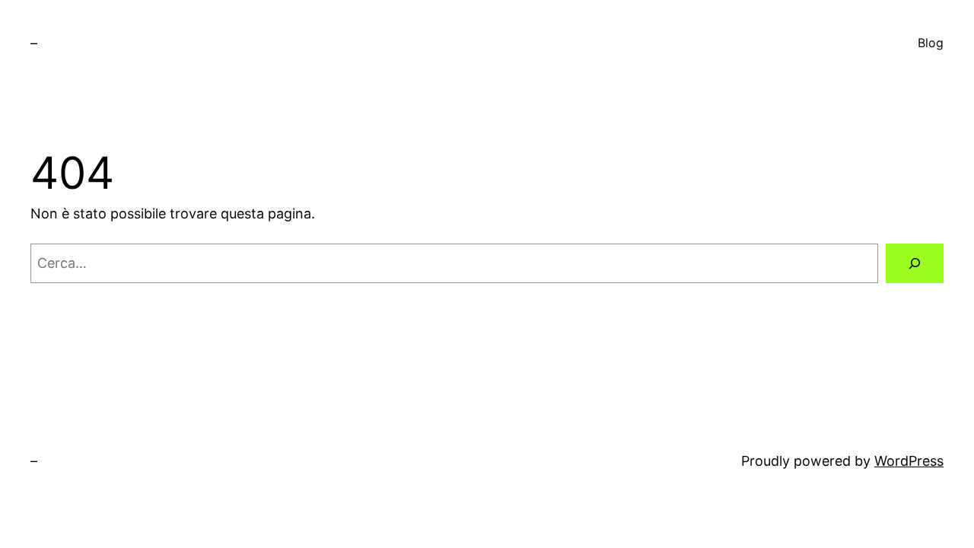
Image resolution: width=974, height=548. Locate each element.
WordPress (909, 461)
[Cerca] (915, 263)
